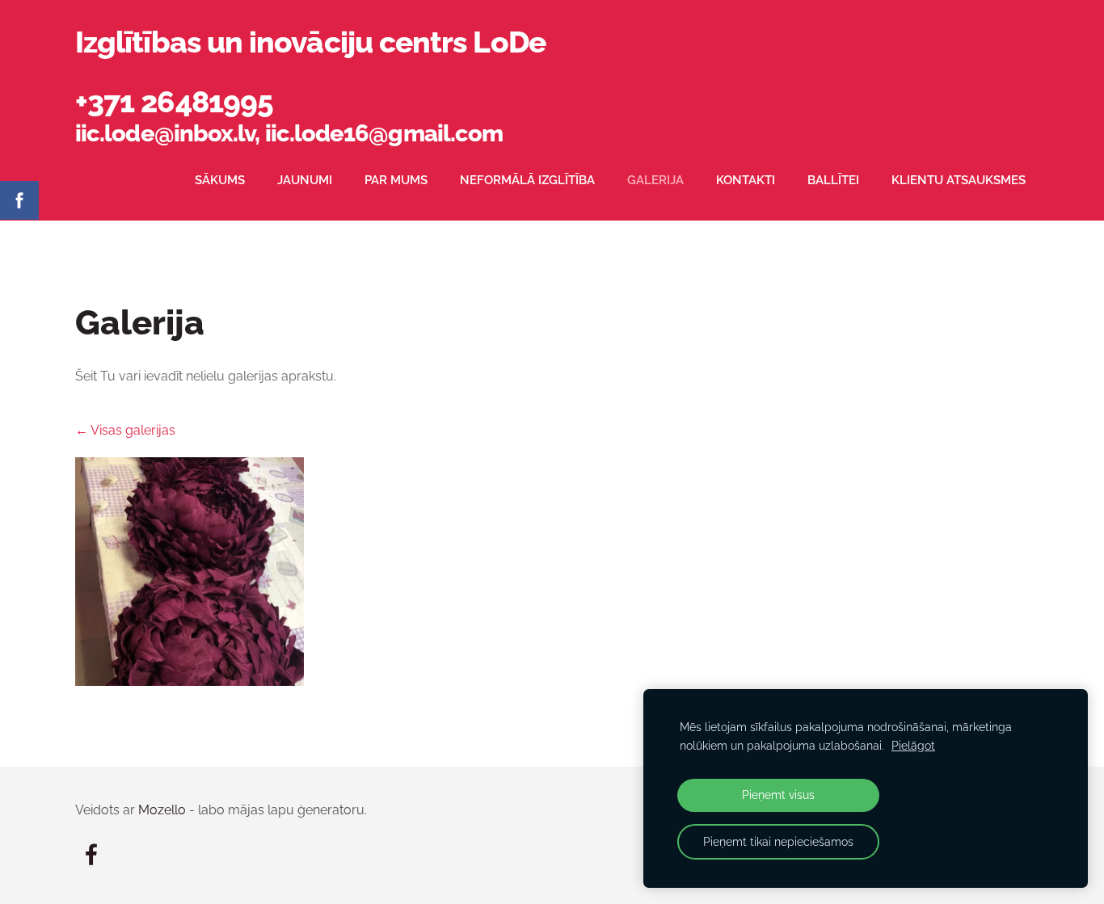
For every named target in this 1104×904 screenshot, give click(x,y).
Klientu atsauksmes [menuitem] (958, 180)
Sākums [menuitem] (220, 180)
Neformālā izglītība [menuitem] (527, 180)
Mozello (162, 810)
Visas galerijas (133, 430)
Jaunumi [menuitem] (304, 180)
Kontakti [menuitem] (745, 180)
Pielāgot (913, 745)
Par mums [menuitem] (396, 180)
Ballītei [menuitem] (833, 180)
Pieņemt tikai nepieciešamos (778, 841)
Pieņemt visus (778, 794)
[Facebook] (91, 854)
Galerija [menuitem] (655, 180)
